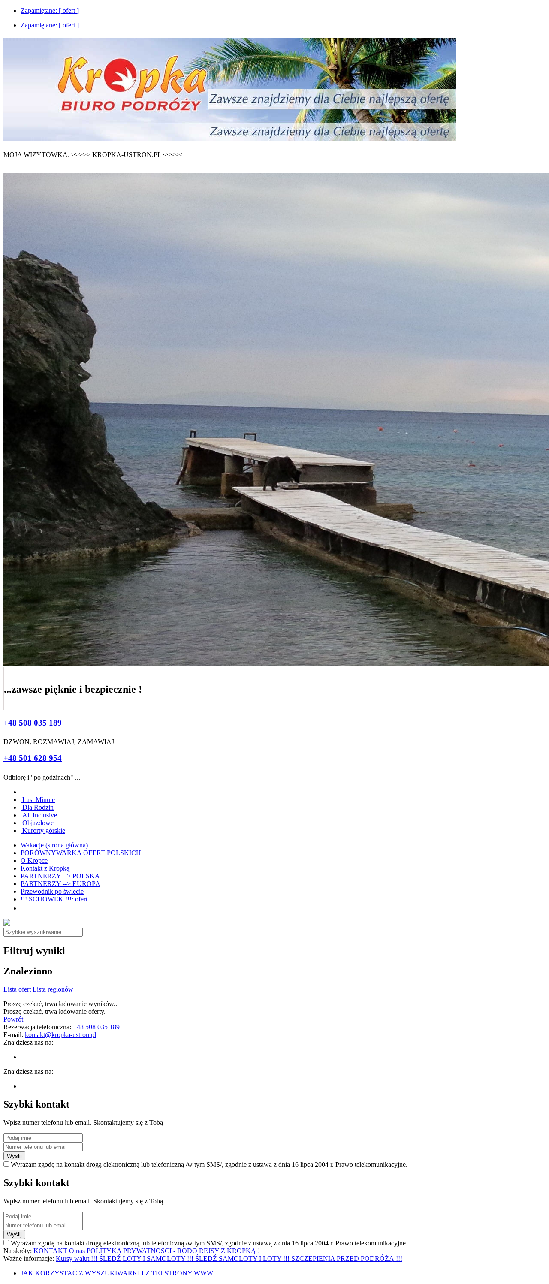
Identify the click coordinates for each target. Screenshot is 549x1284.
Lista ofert (18, 989)
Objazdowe (37, 822)
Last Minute (38, 799)
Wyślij (14, 1156)
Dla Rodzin (37, 807)
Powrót (13, 1019)
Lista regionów (53, 989)
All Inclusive (39, 815)
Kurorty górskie (43, 830)
